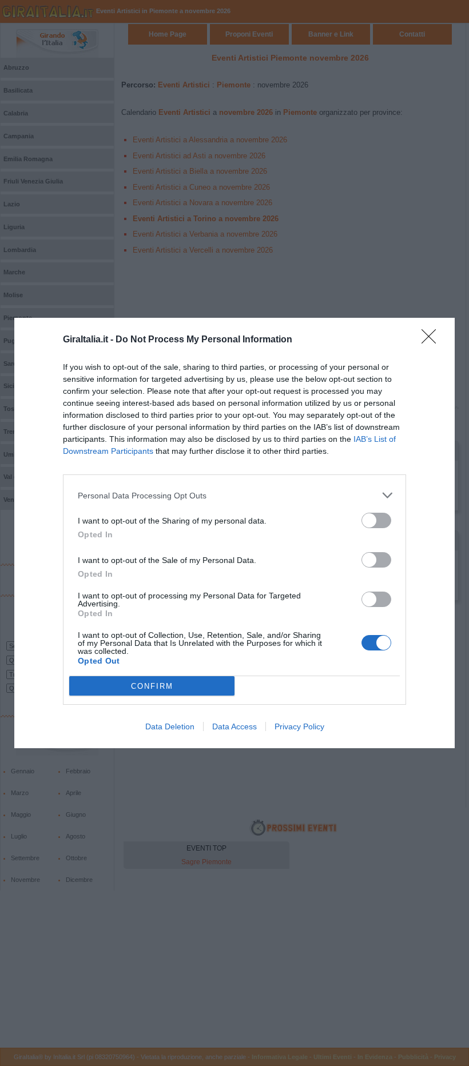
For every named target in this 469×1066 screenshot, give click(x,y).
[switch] (376, 520)
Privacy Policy (299, 726)
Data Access (234, 726)
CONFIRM (152, 686)
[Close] (432, 340)
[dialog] (234, 533)
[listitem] (234, 495)
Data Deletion (169, 726)
